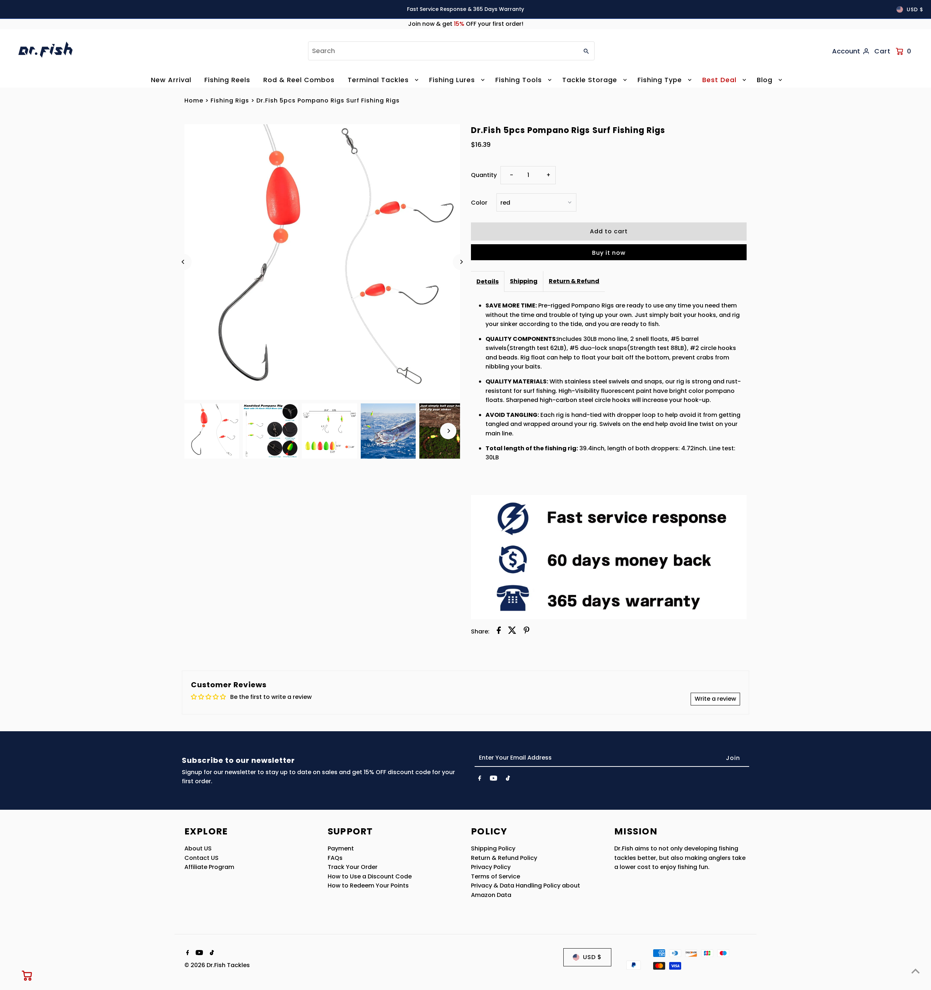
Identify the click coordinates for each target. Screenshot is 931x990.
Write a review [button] (715, 699)
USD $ (915, 9)
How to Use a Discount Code (370, 876)
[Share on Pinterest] (527, 632)
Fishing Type (660, 79)
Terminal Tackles (378, 79)
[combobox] (442, 51)
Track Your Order (352, 867)
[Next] (461, 262)
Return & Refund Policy (504, 858)
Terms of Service (495, 876)
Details (487, 281)
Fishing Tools (518, 79)
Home (193, 100)
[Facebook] (479, 779)
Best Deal (719, 79)
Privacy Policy (491, 867)
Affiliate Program (209, 867)
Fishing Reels (227, 79)
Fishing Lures (452, 79)
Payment (341, 848)
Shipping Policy (493, 848)
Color (479, 202)
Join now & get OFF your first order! (465, 24)
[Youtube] (493, 779)
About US (198, 848)
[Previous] (183, 262)
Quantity (484, 175)
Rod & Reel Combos (299, 79)
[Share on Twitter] (512, 632)
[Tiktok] (508, 779)
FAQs (335, 858)
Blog (764, 79)
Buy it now (609, 253)
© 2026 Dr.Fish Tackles (217, 965)
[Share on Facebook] (499, 632)
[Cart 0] (27, 975)
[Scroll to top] (915, 971)
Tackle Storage (589, 79)
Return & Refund (574, 281)
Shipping (524, 281)
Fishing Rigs (230, 100)
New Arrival (171, 79)
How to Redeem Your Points (368, 885)
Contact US (201, 858)
